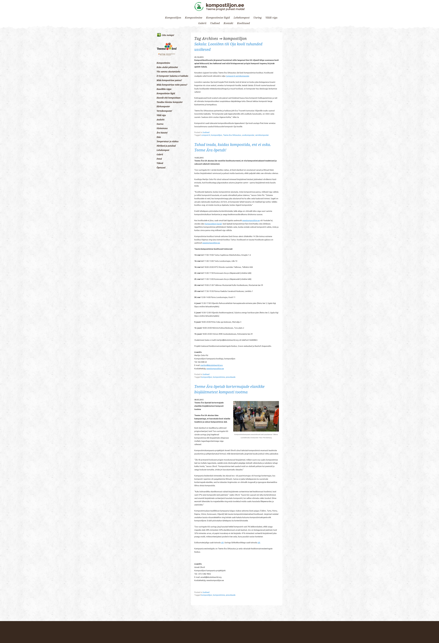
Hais (159, 137)
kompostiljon (216, 135)
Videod (160, 163)
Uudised (215, 23)
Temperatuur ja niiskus (167, 141)
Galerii (202, 23)
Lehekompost (242, 17)
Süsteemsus (162, 128)
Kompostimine (193, 17)
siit (222, 543)
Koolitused (243, 23)
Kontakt (228, 23)
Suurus (160, 124)
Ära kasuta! (162, 133)
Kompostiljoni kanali (213, 224)
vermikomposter (262, 135)
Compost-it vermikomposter (237, 76)
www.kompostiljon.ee (251, 220)
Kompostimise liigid (218, 17)
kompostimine (219, 377)
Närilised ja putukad (166, 146)
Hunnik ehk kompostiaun (169, 98)
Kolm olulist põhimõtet (167, 67)
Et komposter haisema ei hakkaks (172, 76)
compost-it (205, 135)
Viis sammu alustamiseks (168, 72)
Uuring (257, 17)
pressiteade (230, 377)
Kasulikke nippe (164, 89)
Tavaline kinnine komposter (170, 102)
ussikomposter (248, 135)
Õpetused (161, 168)
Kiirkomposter (163, 106)
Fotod (159, 159)
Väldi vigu (271, 17)
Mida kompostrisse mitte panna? (172, 85)
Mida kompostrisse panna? (169, 80)
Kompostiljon (173, 17)
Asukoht (160, 120)
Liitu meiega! (168, 35)
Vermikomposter (164, 111)
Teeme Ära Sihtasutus (232, 135)
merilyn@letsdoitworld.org (211, 365)
